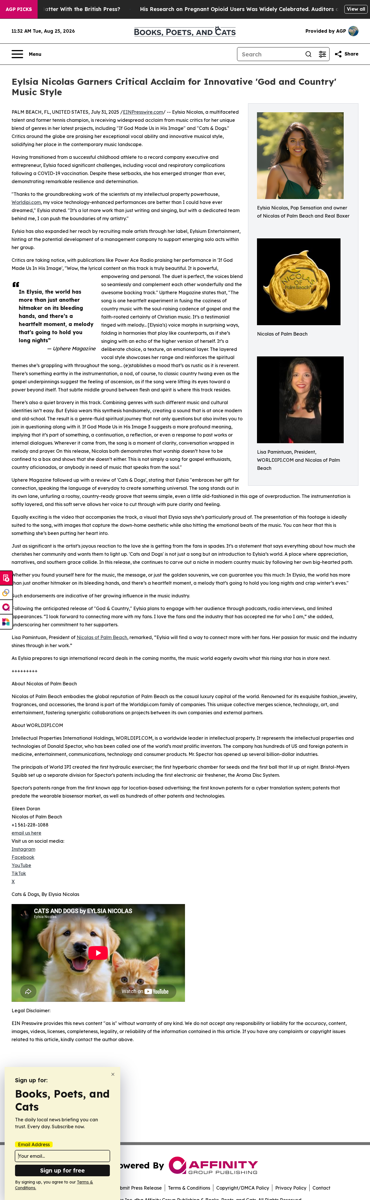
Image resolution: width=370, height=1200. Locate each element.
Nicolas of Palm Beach (102, 637)
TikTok (19, 873)
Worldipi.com (26, 202)
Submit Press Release (138, 1188)
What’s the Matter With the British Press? (65, 9)
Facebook (23, 857)
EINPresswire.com (143, 112)
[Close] (113, 1074)
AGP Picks (19, 9)
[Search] (308, 54)
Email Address (34, 1144)
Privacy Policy (290, 1188)
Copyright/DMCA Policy (242, 1188)
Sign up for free (62, 1170)
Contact (321, 1188)
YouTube (21, 865)
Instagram (23, 849)
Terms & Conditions (189, 1188)
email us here (26, 833)
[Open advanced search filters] (322, 54)
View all (356, 9)
